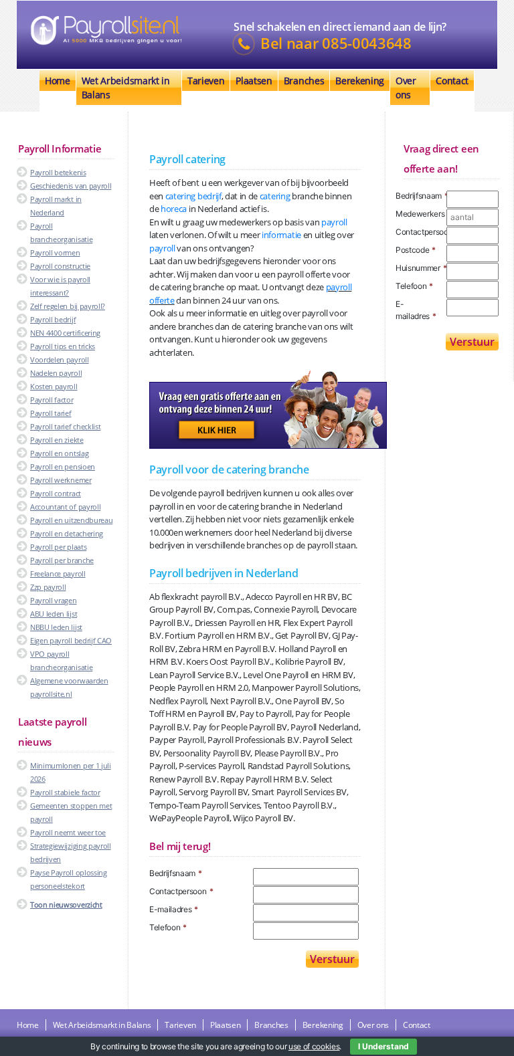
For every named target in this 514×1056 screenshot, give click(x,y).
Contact (452, 80)
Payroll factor (52, 400)
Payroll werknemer (61, 480)
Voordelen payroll (59, 359)
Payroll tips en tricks (62, 346)
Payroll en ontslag (59, 453)
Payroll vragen (53, 600)
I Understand (383, 1046)
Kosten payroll (54, 386)
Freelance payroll (58, 573)
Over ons (406, 87)
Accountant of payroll (65, 507)
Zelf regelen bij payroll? (67, 306)
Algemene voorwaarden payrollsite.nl (69, 687)
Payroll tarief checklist (65, 426)
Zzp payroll (48, 587)
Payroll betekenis (58, 172)
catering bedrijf (193, 196)
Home (57, 80)
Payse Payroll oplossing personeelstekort (68, 879)
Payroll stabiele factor (65, 792)
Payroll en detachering (66, 533)
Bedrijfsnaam (175, 873)
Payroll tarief (51, 413)
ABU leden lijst (53, 614)
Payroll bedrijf (53, 319)
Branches (304, 80)
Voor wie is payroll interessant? (60, 286)
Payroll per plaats (58, 547)
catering (275, 196)
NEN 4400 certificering (65, 333)
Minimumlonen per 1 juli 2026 (70, 772)
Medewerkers (421, 214)
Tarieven (205, 80)
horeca (174, 209)
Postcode (416, 250)
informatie (281, 235)
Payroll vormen (55, 252)
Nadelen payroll (56, 373)
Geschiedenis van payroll (70, 186)
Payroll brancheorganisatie (61, 232)
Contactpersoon (181, 891)
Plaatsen (254, 80)
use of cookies (314, 1046)
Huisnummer (421, 268)
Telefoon (168, 927)
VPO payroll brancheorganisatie (61, 660)
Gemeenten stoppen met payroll (71, 812)
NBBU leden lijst (56, 627)
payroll (334, 222)
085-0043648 (366, 43)
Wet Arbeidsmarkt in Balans (126, 87)
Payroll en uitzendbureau (71, 520)
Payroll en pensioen (62, 466)
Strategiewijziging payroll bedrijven (70, 852)
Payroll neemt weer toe (68, 832)
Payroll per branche (62, 560)
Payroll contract (55, 493)
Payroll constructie (60, 266)
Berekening (359, 80)
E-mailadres (173, 909)
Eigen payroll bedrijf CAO (71, 640)
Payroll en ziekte (57, 440)
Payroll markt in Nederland (56, 205)
